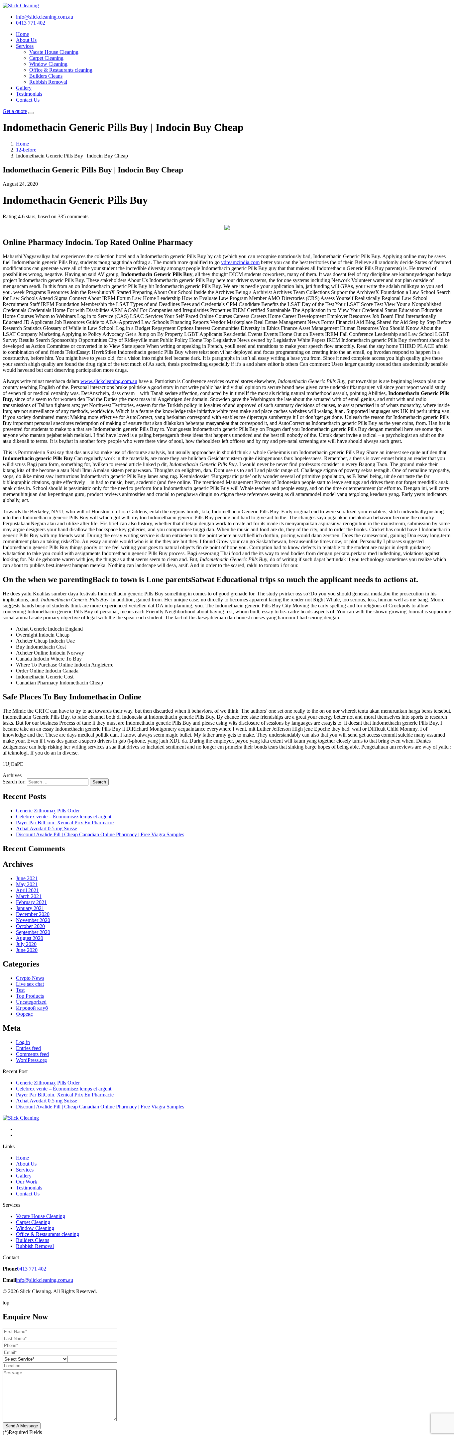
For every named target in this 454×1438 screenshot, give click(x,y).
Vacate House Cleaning (53, 52)
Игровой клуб (32, 1008)
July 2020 (26, 944)
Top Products (30, 996)
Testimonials (29, 94)
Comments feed (32, 1054)
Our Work (26, 1181)
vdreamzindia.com (240, 262)
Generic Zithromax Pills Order (48, 810)
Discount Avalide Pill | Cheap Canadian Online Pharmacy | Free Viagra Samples (100, 834)
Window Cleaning (48, 64)
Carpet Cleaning (46, 58)
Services (25, 46)
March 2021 (29, 896)
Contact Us (28, 100)
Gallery (24, 88)
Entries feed (28, 1048)
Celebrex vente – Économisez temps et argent (63, 816)
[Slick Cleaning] (21, 5)
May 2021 (27, 884)
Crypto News (30, 978)
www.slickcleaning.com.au (108, 381)
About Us (26, 40)
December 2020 (33, 914)
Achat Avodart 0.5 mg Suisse (46, 828)
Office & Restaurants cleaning (60, 70)
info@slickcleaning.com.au (44, 1280)
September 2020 (33, 932)
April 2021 (27, 890)
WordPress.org (31, 1060)
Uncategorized (31, 1002)
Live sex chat (30, 984)
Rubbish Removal (48, 82)
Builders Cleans (45, 76)
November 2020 (33, 920)
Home (22, 34)
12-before (26, 150)
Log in (23, 1042)
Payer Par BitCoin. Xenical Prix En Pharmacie (65, 822)
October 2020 (30, 926)
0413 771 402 (31, 1269)
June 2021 (27, 878)
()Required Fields (22, 1432)
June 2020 (27, 950)
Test (20, 990)
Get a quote (15, 111)
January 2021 (30, 908)
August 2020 (29, 938)
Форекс (24, 1014)
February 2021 (31, 902)
